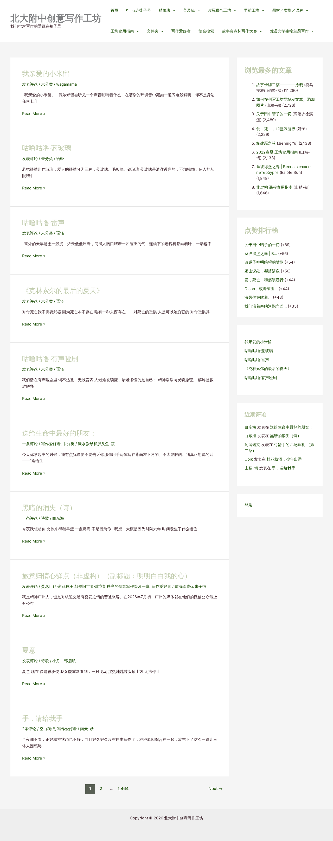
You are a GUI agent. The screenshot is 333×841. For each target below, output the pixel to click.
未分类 (47, 84)
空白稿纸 (47, 728)
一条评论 (30, 443)
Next (215, 788)
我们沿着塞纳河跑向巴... (266, 306)
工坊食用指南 (122, 31)
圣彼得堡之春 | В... (261, 253)
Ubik (249, 459)
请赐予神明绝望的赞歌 (264, 262)
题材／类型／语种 (287, 10)
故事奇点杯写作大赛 (239, 31)
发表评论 (30, 84)
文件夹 (152, 31)
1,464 (122, 788)
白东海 (250, 427)
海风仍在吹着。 (258, 297)
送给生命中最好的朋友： (59, 433)
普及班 (189, 10)
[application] (172, 10)
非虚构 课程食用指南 (274, 187)
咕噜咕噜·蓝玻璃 (46, 148)
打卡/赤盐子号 (138, 10)
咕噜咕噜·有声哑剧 (50, 359)
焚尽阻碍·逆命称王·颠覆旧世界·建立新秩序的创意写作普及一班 (95, 586)
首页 (114, 10)
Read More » (33, 114)
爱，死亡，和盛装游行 (275, 128)
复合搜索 (206, 31)
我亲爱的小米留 (45, 73)
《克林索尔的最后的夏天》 (62, 290)
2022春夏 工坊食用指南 (277, 152)
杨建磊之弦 (266, 143)
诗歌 (45, 518)
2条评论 (29, 728)
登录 (248, 505)
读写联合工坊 (219, 10)
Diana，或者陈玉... (261, 288)
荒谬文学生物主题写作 (289, 31)
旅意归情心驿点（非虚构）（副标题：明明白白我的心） (106, 576)
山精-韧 (251, 468)
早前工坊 (251, 10)
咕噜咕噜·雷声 (43, 223)
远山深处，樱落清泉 (262, 271)
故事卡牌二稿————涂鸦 (279, 84)
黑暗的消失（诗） (49, 508)
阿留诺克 (252, 444)
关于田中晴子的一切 (273, 113)
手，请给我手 (42, 718)
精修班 (164, 10)
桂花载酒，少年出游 (284, 459)
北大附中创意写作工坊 (55, 17)
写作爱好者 (181, 31)
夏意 (29, 650)
